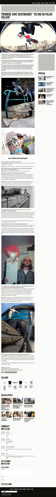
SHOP (50, 3)
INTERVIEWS (38, 3)
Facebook (17, 368)
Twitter (21, 370)
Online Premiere (8, 372)
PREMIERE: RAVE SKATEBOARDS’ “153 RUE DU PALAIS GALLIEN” (26, 15)
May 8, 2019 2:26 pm (9, 433)
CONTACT (53, 3)
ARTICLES (33, 3)
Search (2, 491)
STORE (32, 489)
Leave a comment (5, 467)
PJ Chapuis (9, 19)
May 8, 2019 (3, 19)
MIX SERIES (46, 3)
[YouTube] (51, 1)
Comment (3, 469)
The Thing (10, 292)
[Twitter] (47, 1)
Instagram (15, 370)
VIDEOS (42, 3)
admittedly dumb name (7, 58)
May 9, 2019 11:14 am (9, 454)
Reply (7, 443)
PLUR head (10, 368)
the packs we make (10, 290)
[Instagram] (49, 1)
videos (14, 372)
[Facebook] (45, 1)
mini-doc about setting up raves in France (18, 209)
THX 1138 (14, 292)
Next (7, 429)
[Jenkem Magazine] (9, 2)
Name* (2, 476)
